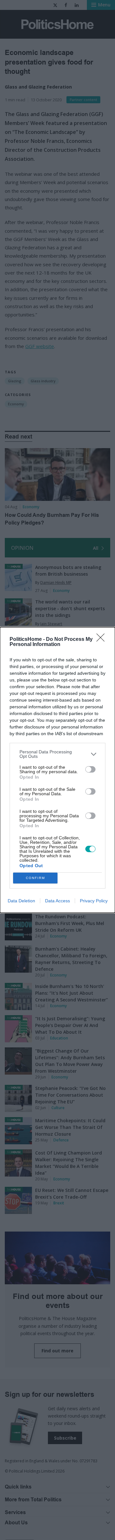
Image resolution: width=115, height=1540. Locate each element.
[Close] (102, 640)
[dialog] (57, 770)
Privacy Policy (94, 900)
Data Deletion (21, 900)
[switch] (90, 769)
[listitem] (57, 754)
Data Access (57, 900)
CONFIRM (35, 878)
